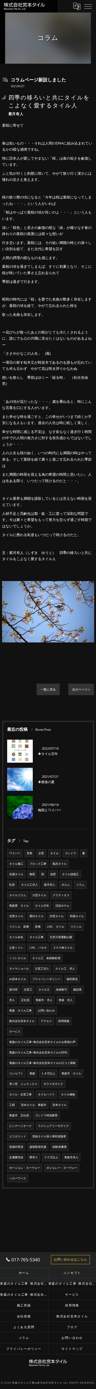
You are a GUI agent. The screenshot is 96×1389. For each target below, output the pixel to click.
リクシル (76, 926)
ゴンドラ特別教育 (46, 1115)
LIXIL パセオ (38, 947)
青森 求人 (66, 1000)
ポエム (65, 884)
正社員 (25, 1000)
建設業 (77, 989)
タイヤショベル (19, 968)
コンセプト (16, 1073)
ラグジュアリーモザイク (53, 1126)
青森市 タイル (71, 1073)
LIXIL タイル (55, 926)
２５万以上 (51, 1157)
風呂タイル (59, 863)
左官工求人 (42, 968)
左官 (41, 853)
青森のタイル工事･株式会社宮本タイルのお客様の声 (42, 1042)
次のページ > (81, 689)
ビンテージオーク (20, 1126)
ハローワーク (17, 1178)
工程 (12, 1105)
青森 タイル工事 (20, 1010)
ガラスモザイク (53, 1084)
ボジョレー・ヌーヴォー (61, 1168)
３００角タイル (63, 947)
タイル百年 (42, 905)
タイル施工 (16, 863)
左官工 (28, 989)
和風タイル (77, 916)
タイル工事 (36, 937)
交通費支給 (16, 1157)
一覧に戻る (48, 689)
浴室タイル (16, 916)
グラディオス (60, 895)
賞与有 (13, 989)
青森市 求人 (44, 1000)
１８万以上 (48, 1073)
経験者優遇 (59, 1147)
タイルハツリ (46, 1094)
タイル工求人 (29, 884)
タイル (54, 853)
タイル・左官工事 (20, 1094)
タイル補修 (68, 1094)
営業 (29, 853)
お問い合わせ (46, 1010)
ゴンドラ (70, 853)
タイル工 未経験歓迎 (46, 958)
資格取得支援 (37, 1147)
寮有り (33, 1157)
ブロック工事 (37, 863)
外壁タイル (57, 916)
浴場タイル (16, 874)
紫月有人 (49, 884)
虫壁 (53, 874)
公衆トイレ (16, 947)
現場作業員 (16, 1147)
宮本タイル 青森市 (33, 1105)
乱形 (12, 884)
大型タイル (39, 895)
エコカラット (17, 1136)
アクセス (46, 1021)
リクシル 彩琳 (19, 926)
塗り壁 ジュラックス (23, 1084)
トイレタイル (17, 958)
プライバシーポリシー (46, 979)
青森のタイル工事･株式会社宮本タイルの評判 (38, 1052)
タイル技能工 (70, 874)
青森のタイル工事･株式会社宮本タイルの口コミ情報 (42, 1063)
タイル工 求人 (65, 968)
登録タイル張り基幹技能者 (49, 1136)
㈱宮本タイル (17, 979)
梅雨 (32, 874)
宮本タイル (59, 1105)
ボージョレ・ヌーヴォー (24, 1168)
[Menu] (88, 6)
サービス (14, 1031)
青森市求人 (71, 1157)
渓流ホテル (62, 905)
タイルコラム (17, 895)
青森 (32, 1073)
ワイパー (14, 853)
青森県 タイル (19, 905)
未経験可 (61, 989)
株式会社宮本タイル (22, 1021)
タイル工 (44, 989)
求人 (12, 1000)
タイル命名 (16, 937)
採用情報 (63, 1021)
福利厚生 (72, 979)
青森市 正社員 (19, 1115)
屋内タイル (36, 916)
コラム (80, 884)
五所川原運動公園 (61, 937)
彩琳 (38, 926)
